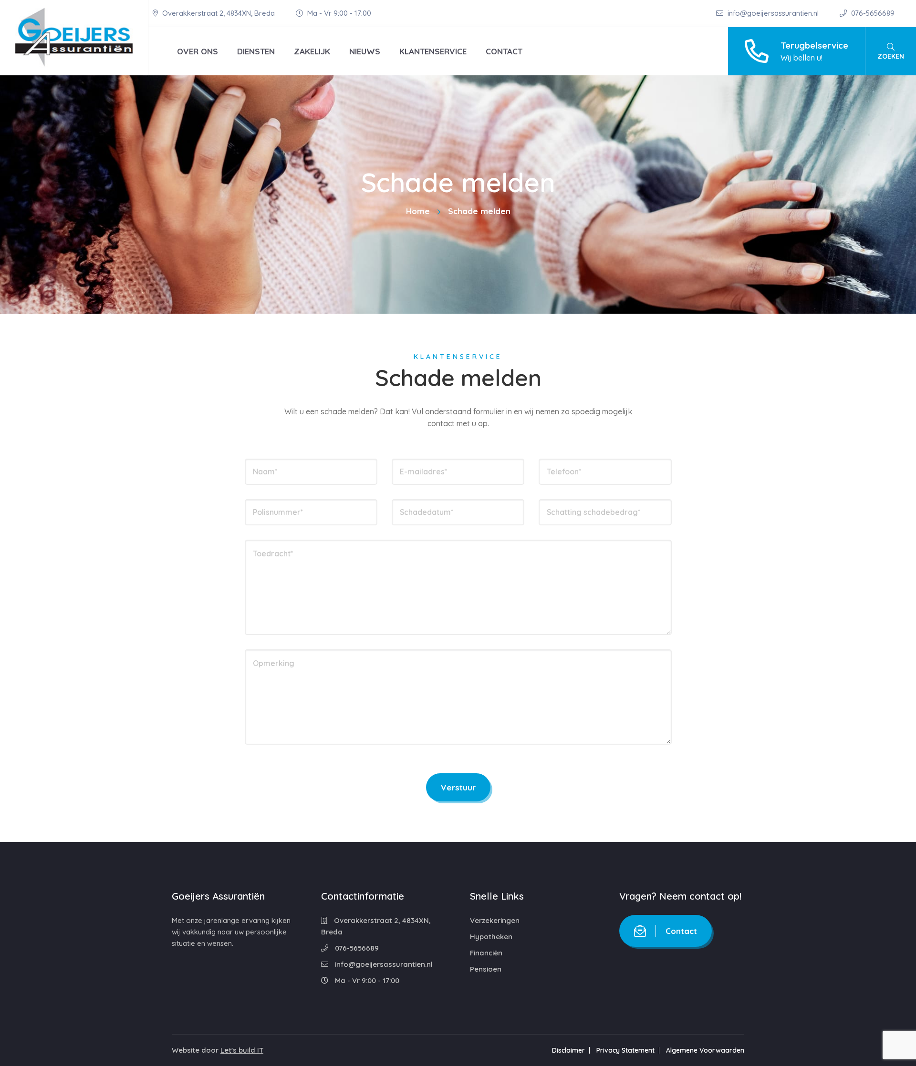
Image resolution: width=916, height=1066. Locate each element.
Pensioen (485, 969)
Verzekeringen (495, 920)
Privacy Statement (625, 1050)
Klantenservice (433, 51)
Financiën (486, 952)
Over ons (197, 51)
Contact (504, 51)
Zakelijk (312, 51)
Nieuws (364, 51)
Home (418, 211)
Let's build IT (241, 1050)
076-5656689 (872, 13)
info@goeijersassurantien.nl (773, 13)
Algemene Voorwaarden (705, 1050)
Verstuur (458, 787)
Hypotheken (491, 936)
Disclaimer (568, 1050)
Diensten (256, 51)
